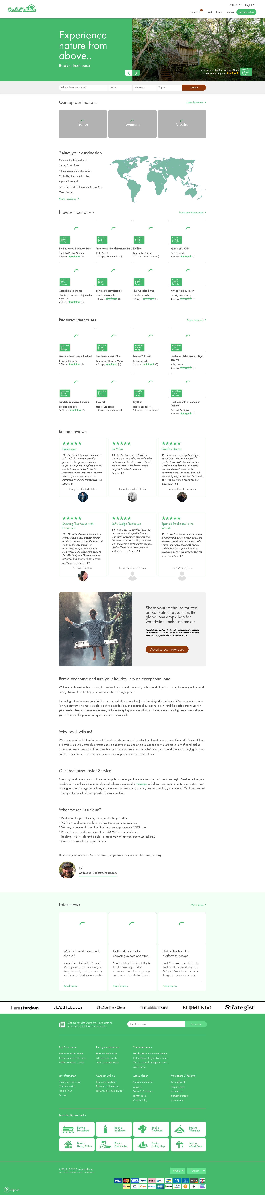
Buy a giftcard (178, 1082)
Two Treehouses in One (108, 356)
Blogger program (179, 1095)
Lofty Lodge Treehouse (126, 524)
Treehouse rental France (71, 1053)
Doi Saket (72, 361)
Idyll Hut (137, 248)
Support (63, 1095)
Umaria (180, 364)
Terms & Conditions (143, 1091)
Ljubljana (72, 406)
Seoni (105, 253)
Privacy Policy (140, 1095)
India (98, 253)
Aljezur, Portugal (68, 181)
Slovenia (63, 406)
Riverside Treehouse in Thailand (75, 356)
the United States (67, 253)
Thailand (63, 361)
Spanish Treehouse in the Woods (177, 526)
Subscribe (196, 1024)
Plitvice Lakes (110, 295)
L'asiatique (69, 449)
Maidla (182, 253)
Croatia (99, 295)
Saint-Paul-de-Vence (113, 361)
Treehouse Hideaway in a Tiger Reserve (187, 357)
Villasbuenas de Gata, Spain (75, 171)
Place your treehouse (70, 1082)
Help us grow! (178, 1087)
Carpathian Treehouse (70, 290)
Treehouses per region (107, 1062)
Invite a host (176, 1091)
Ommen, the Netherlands (73, 160)
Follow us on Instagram (107, 1086)
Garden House (171, 449)
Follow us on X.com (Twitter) (110, 1090)
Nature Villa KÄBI (180, 248)
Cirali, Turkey (66, 192)
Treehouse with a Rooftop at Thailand (185, 403)
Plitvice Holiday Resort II (109, 290)
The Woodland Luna (143, 290)
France (136, 253)
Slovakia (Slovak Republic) (71, 295)
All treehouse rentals (106, 1058)
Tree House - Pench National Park (114, 248)
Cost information (67, 1086)
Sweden (137, 295)
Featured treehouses (106, 1053)
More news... (140, 1067)
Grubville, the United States (74, 176)
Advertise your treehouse (167, 649)
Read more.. (70, 986)
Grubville (80, 253)
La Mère (117, 449)
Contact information (143, 1082)
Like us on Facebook (106, 1082)
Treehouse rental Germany (72, 1058)
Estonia (174, 253)
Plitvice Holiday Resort (182, 290)
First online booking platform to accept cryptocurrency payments (180, 953)
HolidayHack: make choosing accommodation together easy (130, 953)
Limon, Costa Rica (69, 165)
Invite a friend (177, 1100)
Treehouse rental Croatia (71, 1062)
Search (194, 87)
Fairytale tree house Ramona (74, 402)
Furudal (145, 295)
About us (137, 1087)
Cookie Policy (140, 1100)
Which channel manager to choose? (82, 953)
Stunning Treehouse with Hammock (78, 526)
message (141, 784)
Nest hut (100, 402)
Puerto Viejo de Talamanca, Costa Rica (80, 187)
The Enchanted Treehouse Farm (75, 248)
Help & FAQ (65, 1090)
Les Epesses (146, 253)
